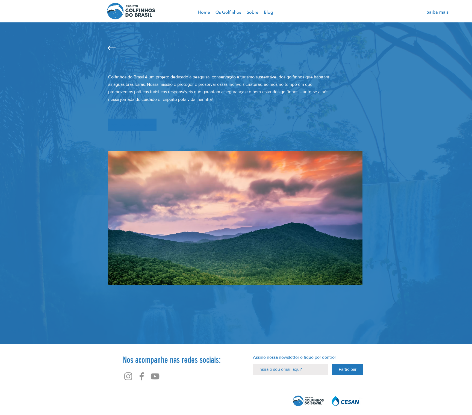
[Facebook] (141, 376)
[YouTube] (155, 376)
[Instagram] (128, 376)
